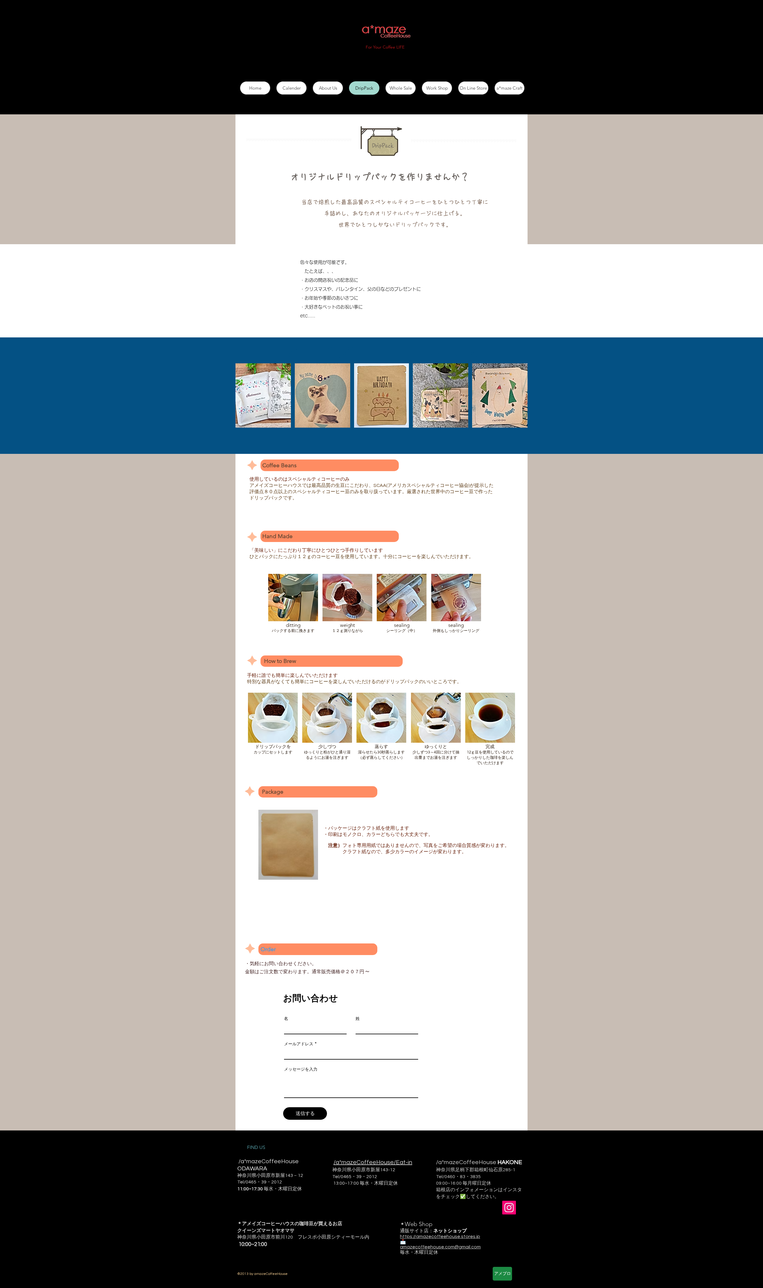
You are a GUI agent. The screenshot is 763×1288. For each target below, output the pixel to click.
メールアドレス (298, 1044)
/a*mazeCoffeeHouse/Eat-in (373, 1162)
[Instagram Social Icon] (509, 1207)
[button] (262, 398)
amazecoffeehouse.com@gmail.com (440, 1247)
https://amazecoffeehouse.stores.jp (440, 1236)
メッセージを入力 (300, 1069)
